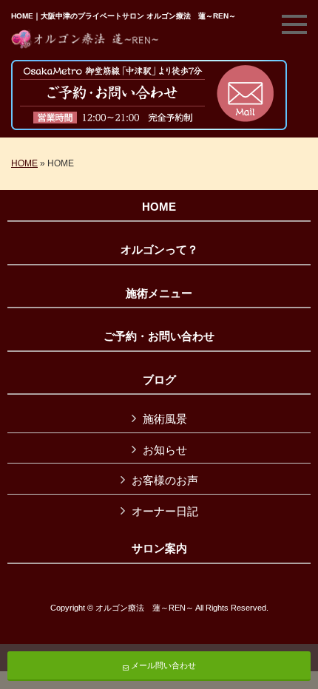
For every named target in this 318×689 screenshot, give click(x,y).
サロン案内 (159, 548)
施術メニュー (159, 293)
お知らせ (165, 450)
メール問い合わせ (162, 665)
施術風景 (165, 419)
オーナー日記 (165, 511)
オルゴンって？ (159, 250)
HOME (24, 163)
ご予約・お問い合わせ (159, 336)
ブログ (159, 380)
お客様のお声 (165, 480)
